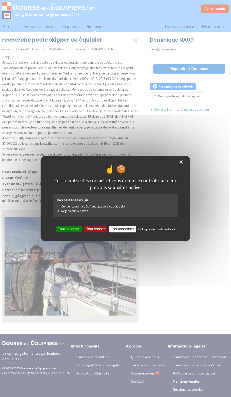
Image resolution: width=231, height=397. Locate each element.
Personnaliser (123, 229)
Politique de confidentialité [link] (157, 229)
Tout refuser (95, 229)
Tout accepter (68, 229)
